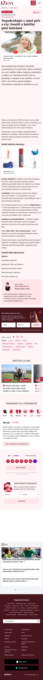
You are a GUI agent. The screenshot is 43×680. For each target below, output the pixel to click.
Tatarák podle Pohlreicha (26, 610)
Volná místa (8, 632)
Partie (21, 605)
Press (23, 632)
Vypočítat (21, 501)
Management (26, 629)
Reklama (7, 636)
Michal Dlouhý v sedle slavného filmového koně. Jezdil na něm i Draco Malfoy (16, 388)
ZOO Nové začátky (11, 608)
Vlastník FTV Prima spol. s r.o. (10, 651)
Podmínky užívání (10, 642)
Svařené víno (14, 610)
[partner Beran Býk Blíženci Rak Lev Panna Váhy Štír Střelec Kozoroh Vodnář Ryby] (30, 494)
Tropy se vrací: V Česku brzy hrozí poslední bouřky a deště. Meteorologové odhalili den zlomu (21, 570)
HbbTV (6, 639)
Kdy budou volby (34, 605)
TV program (7, 605)
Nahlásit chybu (9, 655)
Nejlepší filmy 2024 (21, 603)
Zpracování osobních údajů (28, 643)
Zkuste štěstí (21, 468)
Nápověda (25, 647)
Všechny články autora (22, 288)
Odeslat (36, 325)
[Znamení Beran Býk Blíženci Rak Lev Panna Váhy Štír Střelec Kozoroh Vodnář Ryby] (23, 325)
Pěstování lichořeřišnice (15, 612)
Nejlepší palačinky (23, 614)
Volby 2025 (6, 610)
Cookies (6, 647)
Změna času (15, 605)
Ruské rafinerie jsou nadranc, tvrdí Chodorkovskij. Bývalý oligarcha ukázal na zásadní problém (20, 580)
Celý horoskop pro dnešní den (16, 444)
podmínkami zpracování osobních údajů (30, 330)
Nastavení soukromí (28, 655)
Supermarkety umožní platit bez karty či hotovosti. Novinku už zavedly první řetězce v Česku (21, 560)
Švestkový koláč (33, 614)
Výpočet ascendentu (28, 612)
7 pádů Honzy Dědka (31, 608)
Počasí (26, 605)
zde (16, 276)
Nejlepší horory (32, 603)
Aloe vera (36, 610)
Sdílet (36, 13)
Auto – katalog (21, 608)
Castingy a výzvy (27, 636)
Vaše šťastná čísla (30, 456)
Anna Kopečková (7, 17)
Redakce (24, 650)
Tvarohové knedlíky (11, 614)
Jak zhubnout (10, 603)
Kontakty (24, 639)
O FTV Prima (8, 629)
